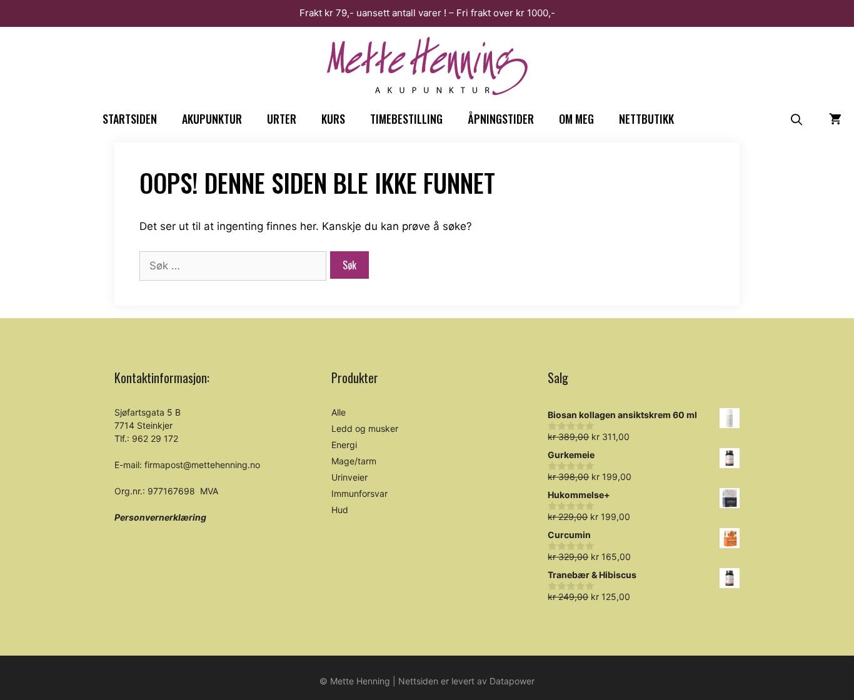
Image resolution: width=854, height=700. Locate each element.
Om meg (576, 119)
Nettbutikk (646, 119)
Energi (344, 444)
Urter (281, 119)
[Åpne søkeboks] (796, 119)
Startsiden (130, 119)
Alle (338, 412)
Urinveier (349, 477)
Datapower (512, 681)
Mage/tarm (353, 461)
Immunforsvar (359, 493)
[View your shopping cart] (835, 119)
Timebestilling (406, 119)
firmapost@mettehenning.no (202, 464)
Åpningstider (501, 119)
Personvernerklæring (160, 517)
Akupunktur (212, 119)
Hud (339, 509)
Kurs (333, 119)
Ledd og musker (364, 428)
